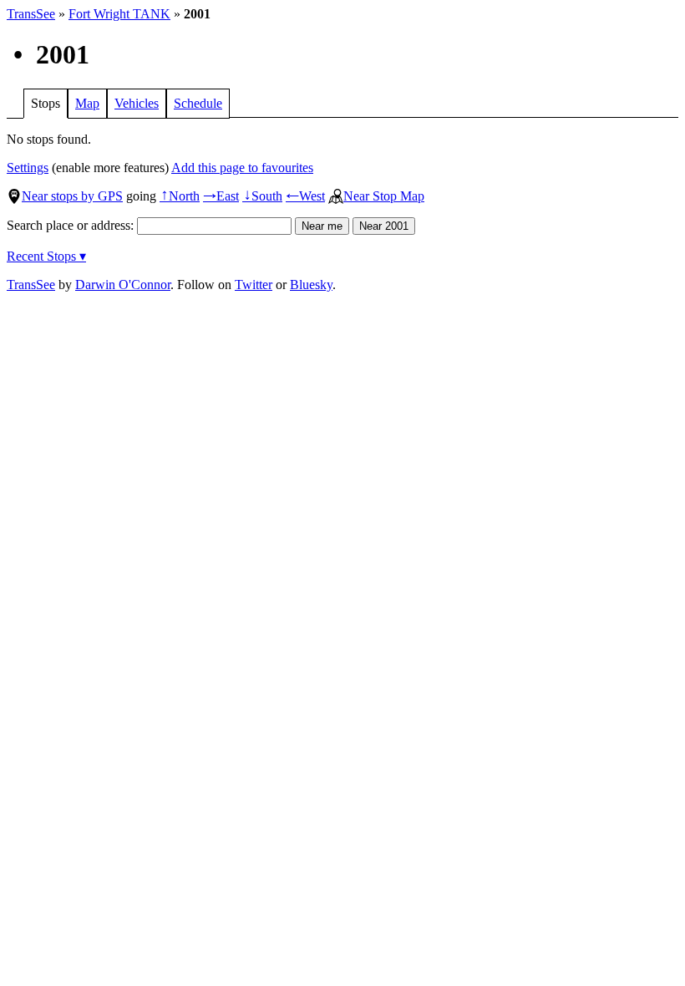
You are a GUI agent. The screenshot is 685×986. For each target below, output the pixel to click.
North (180, 196)
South (262, 196)
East (221, 196)
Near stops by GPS (72, 196)
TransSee (31, 14)
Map (87, 103)
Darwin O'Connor (122, 284)
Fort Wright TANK (119, 14)
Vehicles (136, 103)
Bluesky (311, 284)
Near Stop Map (383, 196)
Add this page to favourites (242, 167)
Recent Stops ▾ (46, 256)
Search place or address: (72, 225)
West (305, 196)
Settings (27, 167)
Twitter (253, 284)
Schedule (198, 103)
